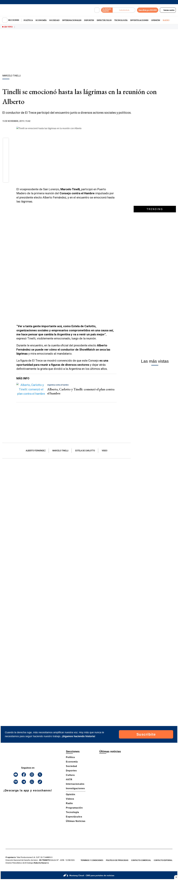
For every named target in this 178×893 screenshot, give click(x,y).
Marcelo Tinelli (60, 450)
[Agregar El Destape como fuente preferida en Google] (116, 121)
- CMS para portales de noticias (91, 875)
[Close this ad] (176, 877)
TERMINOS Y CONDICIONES (92, 860)
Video (104, 450)
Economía (41, 20)
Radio (166, 20)
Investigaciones (139, 20)
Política (28, 20)
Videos (70, 799)
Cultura (70, 775)
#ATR (69, 779)
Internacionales (71, 20)
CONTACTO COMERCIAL (141, 860)
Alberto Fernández (36, 450)
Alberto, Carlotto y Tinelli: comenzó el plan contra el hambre (80, 391)
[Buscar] (97, 10)
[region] (89, 52)
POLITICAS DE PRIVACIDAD (117, 860)
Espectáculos (104, 20)
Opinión (155, 20)
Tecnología (121, 20)
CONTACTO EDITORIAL (163, 860)
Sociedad (54, 20)
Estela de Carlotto (85, 450)
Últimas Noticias (75, 821)
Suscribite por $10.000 (148, 10)
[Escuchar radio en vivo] (124, 10)
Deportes (89, 20)
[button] (6, 141)
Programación (74, 808)
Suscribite (146, 734)
